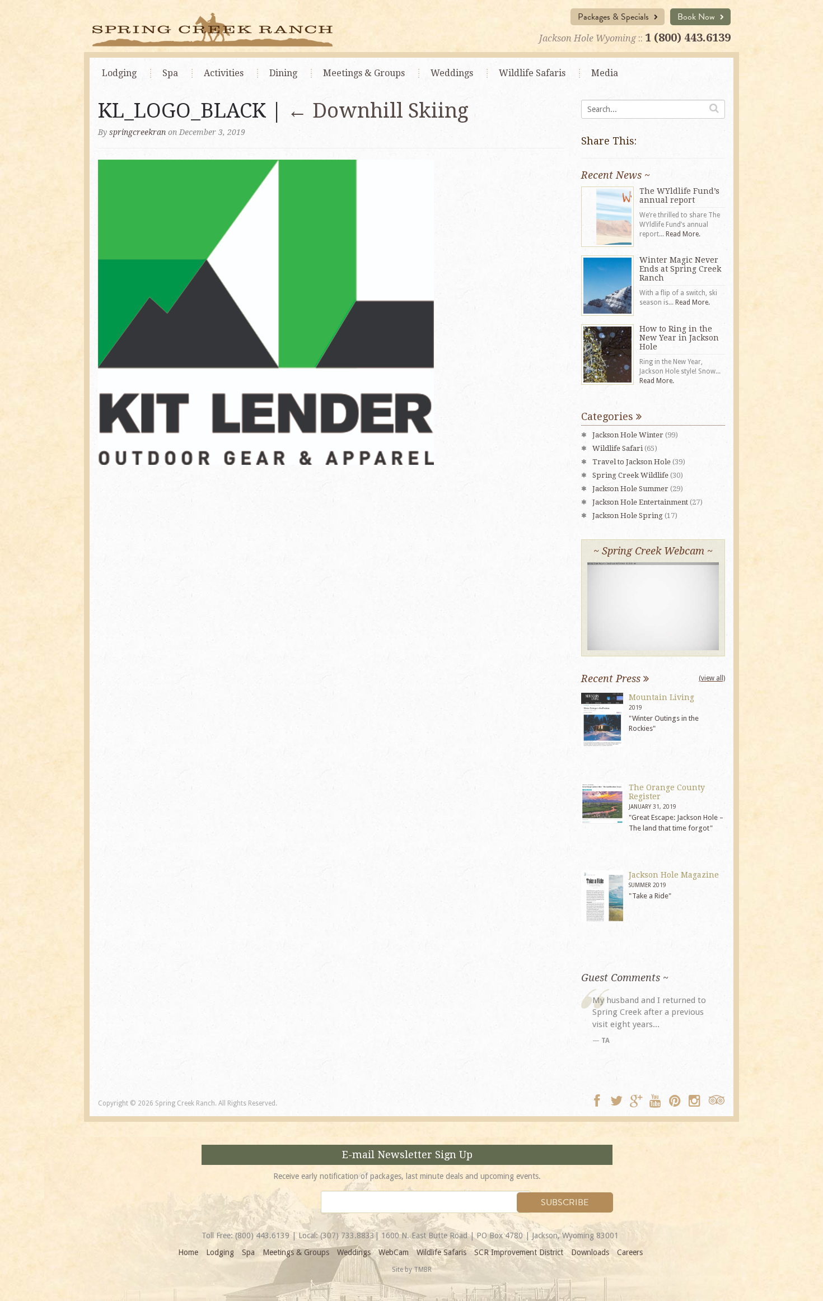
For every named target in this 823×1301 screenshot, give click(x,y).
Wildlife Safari (617, 448)
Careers (630, 1252)
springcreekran (137, 132)
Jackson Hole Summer (630, 488)
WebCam (393, 1252)
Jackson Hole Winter (627, 435)
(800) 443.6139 (262, 1235)
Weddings (452, 73)
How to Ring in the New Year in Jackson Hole (679, 337)
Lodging (119, 73)
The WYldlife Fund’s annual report (679, 195)
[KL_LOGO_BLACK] (266, 311)
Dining (283, 73)
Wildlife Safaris (532, 73)
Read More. (683, 234)
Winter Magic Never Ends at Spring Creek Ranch (680, 268)
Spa (170, 73)
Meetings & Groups (296, 1252)
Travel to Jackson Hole (631, 462)
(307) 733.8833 (347, 1235)
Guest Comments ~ (624, 977)
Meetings (364, 73)
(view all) (712, 678)
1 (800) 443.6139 (688, 37)
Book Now (697, 17)
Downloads (590, 1252)
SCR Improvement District (518, 1252)
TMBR (423, 1270)
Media (604, 73)
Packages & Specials (614, 17)
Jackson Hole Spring (627, 515)
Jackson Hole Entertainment (640, 502)
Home (188, 1252)
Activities (224, 73)
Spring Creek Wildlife (630, 475)
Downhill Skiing (378, 111)
